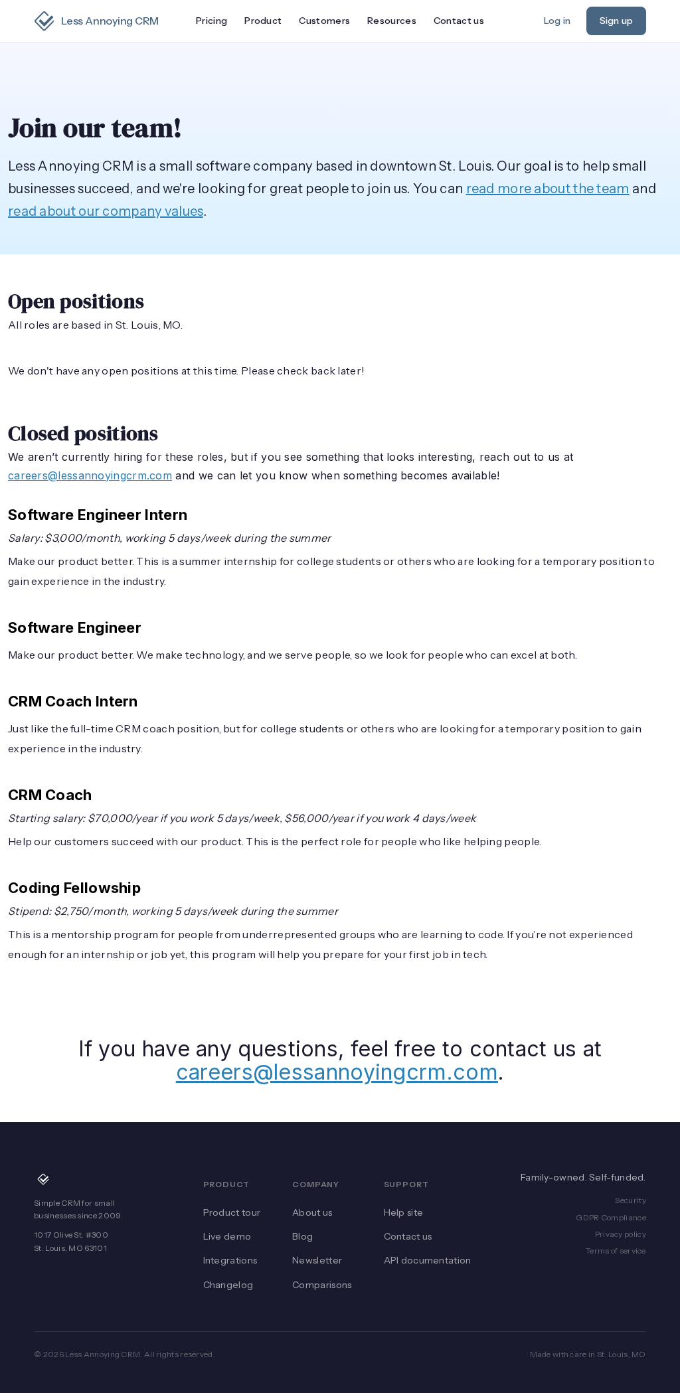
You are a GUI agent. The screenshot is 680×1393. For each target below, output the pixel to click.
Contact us (459, 21)
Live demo (227, 1236)
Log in (557, 21)
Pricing (211, 21)
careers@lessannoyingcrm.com (90, 475)
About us (312, 1212)
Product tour (232, 1212)
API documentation (427, 1260)
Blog (302, 1236)
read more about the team (548, 189)
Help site (404, 1212)
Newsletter (317, 1260)
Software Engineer (74, 627)
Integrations (230, 1260)
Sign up (616, 21)
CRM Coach (50, 794)
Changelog (228, 1285)
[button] (263, 21)
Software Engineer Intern (97, 514)
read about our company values (105, 211)
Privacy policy (620, 1234)
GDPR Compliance (611, 1217)
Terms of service (616, 1251)
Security (630, 1200)
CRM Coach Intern (73, 701)
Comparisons (321, 1285)
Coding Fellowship (74, 887)
